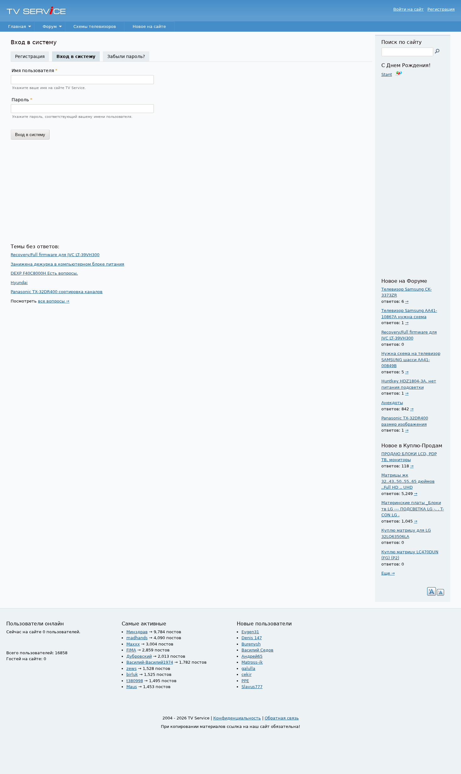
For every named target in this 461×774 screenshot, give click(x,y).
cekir (246, 674)
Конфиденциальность (237, 718)
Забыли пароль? (126, 56)
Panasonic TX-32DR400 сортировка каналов (57, 291)
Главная (13, 28)
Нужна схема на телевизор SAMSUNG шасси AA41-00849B (410, 359)
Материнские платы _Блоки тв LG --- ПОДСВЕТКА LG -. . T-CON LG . (412, 508)
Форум (45, 28)
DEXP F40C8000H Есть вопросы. (44, 273)
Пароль (22, 99)
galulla (248, 668)
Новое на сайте (149, 26)
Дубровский (139, 656)
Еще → (388, 573)
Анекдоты (392, 402)
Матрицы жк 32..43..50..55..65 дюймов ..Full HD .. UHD (408, 481)
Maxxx (133, 644)
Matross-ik (252, 662)
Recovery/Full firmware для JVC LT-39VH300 (55, 254)
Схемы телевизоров (94, 26)
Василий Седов (257, 650)
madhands (137, 637)
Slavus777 (251, 686)
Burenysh (251, 644)
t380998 (134, 680)
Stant (386, 74)
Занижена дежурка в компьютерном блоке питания (67, 264)
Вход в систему (78, 56)
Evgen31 (250, 631)
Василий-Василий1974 (149, 662)
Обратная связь (282, 718)
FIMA (131, 650)
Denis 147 (251, 637)
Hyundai (19, 282)
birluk (132, 674)
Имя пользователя (34, 70)
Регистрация (441, 9)
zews (131, 668)
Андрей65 (251, 656)
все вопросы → (53, 301)
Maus (131, 686)
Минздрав (137, 631)
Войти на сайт (408, 9)
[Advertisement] (191, 194)
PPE (245, 680)
